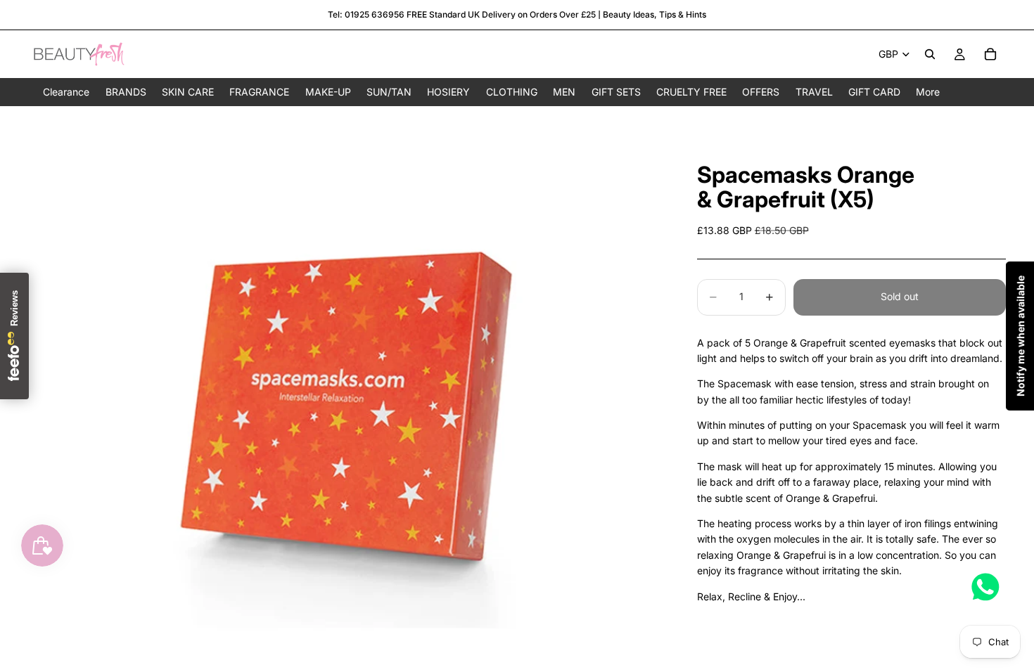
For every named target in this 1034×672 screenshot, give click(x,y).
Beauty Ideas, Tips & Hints (654, 14)
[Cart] (990, 54)
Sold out (900, 296)
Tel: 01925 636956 (366, 14)
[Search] (929, 54)
